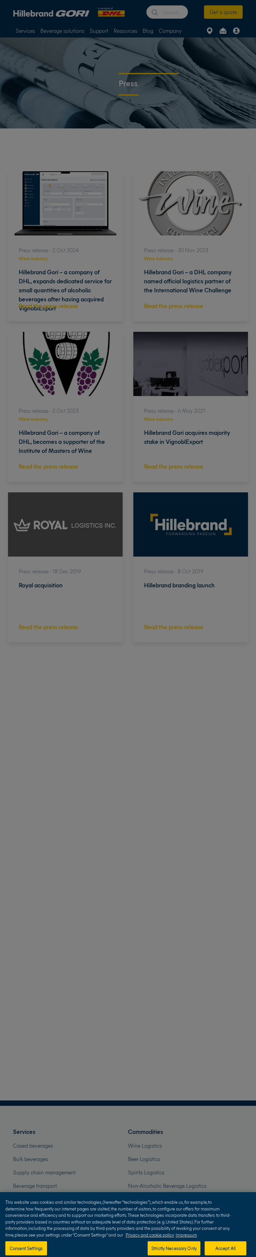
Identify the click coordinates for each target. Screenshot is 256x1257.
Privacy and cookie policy (150, 1235)
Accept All (225, 1248)
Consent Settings (26, 1248)
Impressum (186, 1235)
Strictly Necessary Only (174, 1248)
